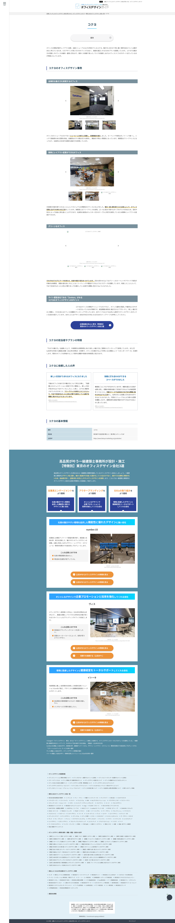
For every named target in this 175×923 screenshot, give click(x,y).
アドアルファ (127, 811)
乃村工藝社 (85, 824)
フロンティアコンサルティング (78, 821)
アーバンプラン (96, 811)
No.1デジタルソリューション (99, 800)
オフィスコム (76, 816)
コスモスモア (100, 816)
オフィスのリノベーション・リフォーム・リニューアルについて (64, 788)
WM (89, 811)
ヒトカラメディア (128, 819)
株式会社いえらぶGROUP (109, 875)
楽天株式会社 (115, 882)
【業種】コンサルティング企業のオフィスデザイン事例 (113, 841)
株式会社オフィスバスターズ (56, 805)
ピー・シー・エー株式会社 (84, 877)
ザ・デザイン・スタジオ (127, 816)
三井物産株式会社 (53, 888)
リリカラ (114, 821)
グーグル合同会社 (78, 885)
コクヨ (92, 816)
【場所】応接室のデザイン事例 (105, 836)
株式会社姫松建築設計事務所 (56, 798)
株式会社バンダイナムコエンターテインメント (60, 885)
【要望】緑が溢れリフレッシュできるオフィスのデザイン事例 (96, 844)
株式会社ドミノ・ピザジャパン (128, 880)
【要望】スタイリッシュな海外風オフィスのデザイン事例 (94, 847)
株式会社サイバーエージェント (128, 882)
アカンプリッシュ (117, 811)
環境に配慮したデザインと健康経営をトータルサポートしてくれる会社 (123, 504)
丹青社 (78, 824)
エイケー (105, 813)
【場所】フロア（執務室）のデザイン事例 (84, 836)
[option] (92, 102)
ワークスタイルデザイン (55, 824)
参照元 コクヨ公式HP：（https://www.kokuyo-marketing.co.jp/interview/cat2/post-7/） (109, 406)
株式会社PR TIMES (64, 880)
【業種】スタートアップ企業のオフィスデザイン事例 (62, 841)
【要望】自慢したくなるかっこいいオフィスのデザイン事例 (63, 844)
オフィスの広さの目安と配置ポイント (58, 783)
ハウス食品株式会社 (91, 880)
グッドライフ (104, 798)
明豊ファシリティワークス (91, 798)
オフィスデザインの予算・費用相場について (81, 783)
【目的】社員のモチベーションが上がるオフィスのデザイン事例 (64, 855)
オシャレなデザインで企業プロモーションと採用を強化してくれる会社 (92, 504)
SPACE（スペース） (54, 811)
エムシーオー (63, 803)
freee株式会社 (101, 880)
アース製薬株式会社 (113, 880)
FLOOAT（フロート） (94, 805)
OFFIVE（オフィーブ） (113, 808)
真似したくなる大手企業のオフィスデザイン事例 (63, 871)
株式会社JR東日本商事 (77, 880)
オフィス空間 (85, 816)
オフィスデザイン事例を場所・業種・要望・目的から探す (65, 832)
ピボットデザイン (63, 821)
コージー (108, 803)
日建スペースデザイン (96, 824)
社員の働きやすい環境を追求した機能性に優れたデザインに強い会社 (61, 504)
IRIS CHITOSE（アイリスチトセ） (111, 805)
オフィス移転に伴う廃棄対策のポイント (72, 780)
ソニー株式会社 (109, 885)
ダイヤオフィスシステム (79, 819)
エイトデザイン (114, 813)
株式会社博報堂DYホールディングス (69, 888)
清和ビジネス (108, 824)
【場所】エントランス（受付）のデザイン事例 (60, 836)
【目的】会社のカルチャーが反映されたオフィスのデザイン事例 (64, 865)
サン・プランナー (59, 819)
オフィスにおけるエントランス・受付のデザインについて (104, 785)
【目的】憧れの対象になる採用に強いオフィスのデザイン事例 (98, 855)
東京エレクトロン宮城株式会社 (62, 875)
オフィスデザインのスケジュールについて (59, 785)
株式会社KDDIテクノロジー (55, 882)
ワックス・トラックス (68, 824)
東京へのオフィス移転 (128, 788)
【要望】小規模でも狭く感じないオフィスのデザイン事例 (96, 849)
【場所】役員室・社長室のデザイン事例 (125, 836)
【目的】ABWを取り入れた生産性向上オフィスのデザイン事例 (64, 857)
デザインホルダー (92, 819)
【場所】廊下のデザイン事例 (74, 839)
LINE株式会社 (89, 885)
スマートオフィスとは (54, 780)
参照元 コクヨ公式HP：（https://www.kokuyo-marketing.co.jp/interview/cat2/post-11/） (62, 400)
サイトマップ (132, 921)
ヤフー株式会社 (99, 885)
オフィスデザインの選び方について (93, 780)
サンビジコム (80, 800)
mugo (85, 805)
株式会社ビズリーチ (121, 885)
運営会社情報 (52, 894)
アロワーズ (62, 813)
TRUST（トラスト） (80, 811)
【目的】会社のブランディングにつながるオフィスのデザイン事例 (65, 860)
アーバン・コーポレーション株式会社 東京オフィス (62, 877)
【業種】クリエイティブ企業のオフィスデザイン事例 (97, 839)
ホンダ (50, 875)
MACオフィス (85, 808)
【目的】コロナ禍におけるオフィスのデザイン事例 (96, 860)
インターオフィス (90, 813)
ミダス (71, 803)
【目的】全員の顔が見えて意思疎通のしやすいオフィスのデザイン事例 (66, 862)
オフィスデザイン (65, 816)
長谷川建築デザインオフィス (56, 827)
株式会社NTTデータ (86, 882)
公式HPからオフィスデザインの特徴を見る (92, 574)
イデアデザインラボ (113, 800)
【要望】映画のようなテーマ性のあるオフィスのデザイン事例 (64, 852)
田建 (115, 824)
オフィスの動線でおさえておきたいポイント (116, 780)
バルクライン (100, 803)
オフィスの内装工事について (90, 788)
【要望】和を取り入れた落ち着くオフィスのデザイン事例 (63, 847)
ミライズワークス (53, 800)
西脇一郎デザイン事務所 (125, 824)
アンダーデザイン (71, 813)
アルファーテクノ (125, 800)
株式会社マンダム (53, 880)
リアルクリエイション (104, 821)
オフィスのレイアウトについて (80, 785)
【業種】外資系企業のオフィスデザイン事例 (123, 839)
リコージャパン (64, 800)
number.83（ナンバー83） (98, 808)
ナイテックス (117, 819)
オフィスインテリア (54, 816)
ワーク (121, 821)
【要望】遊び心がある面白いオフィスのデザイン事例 (95, 852)
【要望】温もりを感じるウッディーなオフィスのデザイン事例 (64, 849)
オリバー (72, 800)
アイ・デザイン (106, 811)
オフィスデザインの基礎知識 (57, 774)
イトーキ (81, 813)
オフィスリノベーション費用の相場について (60, 777)
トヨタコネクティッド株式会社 (101, 882)
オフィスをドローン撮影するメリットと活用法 (84, 777)
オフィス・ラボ (124, 813)
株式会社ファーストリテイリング (81, 875)
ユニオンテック (92, 821)
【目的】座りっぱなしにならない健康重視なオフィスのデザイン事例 (99, 857)
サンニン (68, 819)
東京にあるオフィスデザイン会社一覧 (59, 794)
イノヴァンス (69, 798)
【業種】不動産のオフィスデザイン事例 (87, 841)
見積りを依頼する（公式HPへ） (92, 656)
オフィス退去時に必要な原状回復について (110, 788)
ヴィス (98, 813)
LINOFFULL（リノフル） (73, 808)
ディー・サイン (78, 798)
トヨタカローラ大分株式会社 (125, 875)
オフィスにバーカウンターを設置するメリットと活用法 (112, 777)
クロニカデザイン (117, 803)
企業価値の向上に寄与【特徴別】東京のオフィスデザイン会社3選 (92, 325)
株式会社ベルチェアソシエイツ (73, 805)
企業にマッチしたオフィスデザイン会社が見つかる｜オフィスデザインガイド (123, 1)
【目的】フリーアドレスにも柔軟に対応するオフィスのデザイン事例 (103, 862)
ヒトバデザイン (52, 821)
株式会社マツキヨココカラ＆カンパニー (124, 877)
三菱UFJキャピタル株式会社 (72, 882)
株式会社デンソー (96, 875)
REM (88, 800)
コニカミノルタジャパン (112, 816)
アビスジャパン (52, 813)
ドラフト (109, 819)
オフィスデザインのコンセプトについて (104, 783)
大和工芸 (112, 798)
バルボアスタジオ (121, 798)
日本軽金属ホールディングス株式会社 (102, 877)
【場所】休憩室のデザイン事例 (56, 839)
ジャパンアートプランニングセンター (84, 803)
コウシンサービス (53, 803)
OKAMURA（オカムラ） (127, 808)
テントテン (102, 819)
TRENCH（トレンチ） (66, 811)
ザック (50, 819)
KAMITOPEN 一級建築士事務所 (56, 808)
